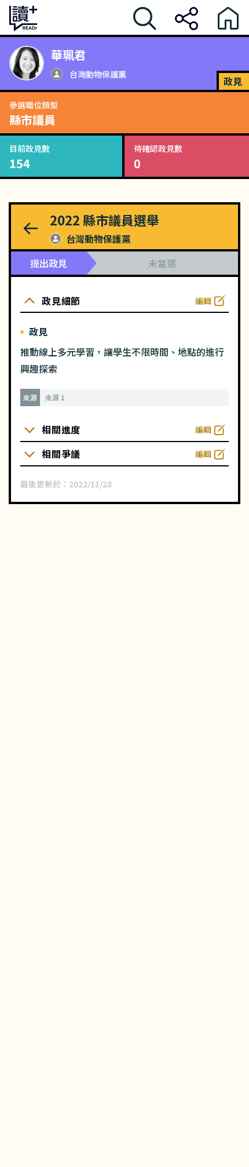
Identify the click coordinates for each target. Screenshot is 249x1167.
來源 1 (55, 397)
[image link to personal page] (26, 63)
